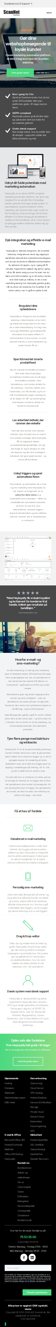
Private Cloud (37, 1112)
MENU (50, 13)
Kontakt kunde (25, 1220)
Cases (21, 1191)
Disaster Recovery (39, 1159)
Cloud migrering (38, 1126)
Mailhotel (9, 1149)
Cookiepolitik (24, 1210)
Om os (21, 1182)
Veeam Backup (37, 1149)
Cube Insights (24, 1187)
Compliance (23, 1215)
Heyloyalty (10, 1159)
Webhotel (9, 1093)
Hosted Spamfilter (39, 1140)
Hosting (8, 1083)
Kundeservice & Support (17, 3)
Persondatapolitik (26, 1206)
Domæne (9, 1088)
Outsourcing (36, 1083)
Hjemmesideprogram (15, 1097)
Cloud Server (37, 1088)
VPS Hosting (36, 1093)
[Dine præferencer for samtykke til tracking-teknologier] (5, 1324)
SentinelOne (36, 1154)
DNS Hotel (10, 1102)
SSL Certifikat (36, 1144)
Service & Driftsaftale (40, 1102)
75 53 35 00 (28, 1237)
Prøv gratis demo (20, 72)
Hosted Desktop (38, 1097)
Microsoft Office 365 (15, 1140)
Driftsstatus (23, 1196)
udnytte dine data (26, 494)
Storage (34, 1107)
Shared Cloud (37, 1116)
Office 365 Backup (14, 1154)
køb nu (44, 72)
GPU (32, 1130)
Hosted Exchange (13, 1144)
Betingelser (23, 1201)
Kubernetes (36, 1121)
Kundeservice (24, 1168)
